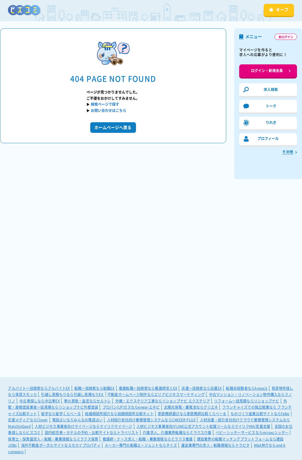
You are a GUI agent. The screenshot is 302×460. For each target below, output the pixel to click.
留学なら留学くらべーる (61, 413)
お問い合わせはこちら (108, 110)
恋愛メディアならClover (28, 420)
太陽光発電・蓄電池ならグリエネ (191, 407)
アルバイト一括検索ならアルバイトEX (39, 388)
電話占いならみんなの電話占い (77, 420)
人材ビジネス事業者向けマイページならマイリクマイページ (83, 426)
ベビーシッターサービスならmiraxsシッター (252, 432)
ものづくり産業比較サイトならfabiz (260, 413)
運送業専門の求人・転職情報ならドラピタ (215, 445)
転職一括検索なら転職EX (94, 388)
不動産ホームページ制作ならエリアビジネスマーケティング (156, 394)
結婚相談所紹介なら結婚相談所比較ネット (119, 413)
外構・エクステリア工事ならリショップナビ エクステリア (162, 401)
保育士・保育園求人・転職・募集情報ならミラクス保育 (53, 439)
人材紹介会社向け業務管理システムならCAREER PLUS (151, 420)
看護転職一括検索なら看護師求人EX (148, 388)
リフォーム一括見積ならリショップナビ (246, 401)
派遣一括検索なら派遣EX (201, 388)
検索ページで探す (105, 104)
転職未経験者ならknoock (246, 388)
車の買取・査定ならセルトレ (87, 401)
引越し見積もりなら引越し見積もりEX (72, 394)
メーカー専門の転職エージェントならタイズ (141, 445)
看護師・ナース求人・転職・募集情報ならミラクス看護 (148, 439)
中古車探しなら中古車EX (39, 401)
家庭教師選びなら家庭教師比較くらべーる (192, 413)
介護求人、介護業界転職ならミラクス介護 (177, 432)
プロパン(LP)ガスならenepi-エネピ (131, 407)
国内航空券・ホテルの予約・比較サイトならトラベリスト (92, 432)
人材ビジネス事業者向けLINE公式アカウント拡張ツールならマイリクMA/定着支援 (203, 426)
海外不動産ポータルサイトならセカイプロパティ (61, 445)
